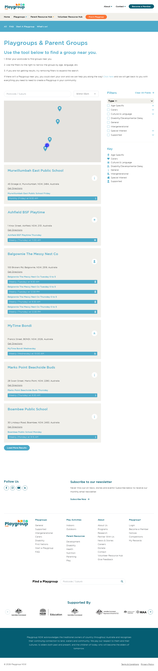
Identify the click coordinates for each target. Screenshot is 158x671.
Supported (116, 135)
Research (102, 533)
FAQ (11, 26)
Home (7, 17)
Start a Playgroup (44, 548)
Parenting (71, 557)
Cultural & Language (121, 114)
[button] (60, 108)
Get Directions (15, 188)
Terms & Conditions (130, 664)
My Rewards (135, 540)
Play (68, 560)
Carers (114, 110)
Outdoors (71, 529)
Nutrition (70, 553)
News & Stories (105, 540)
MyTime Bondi (20, 325)
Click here (108, 76)
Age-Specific (117, 105)
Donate (101, 548)
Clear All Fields (143, 93)
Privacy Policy (147, 664)
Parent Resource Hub (41, 17)
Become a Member (141, 6)
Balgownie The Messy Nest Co (33, 254)
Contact (120, 6)
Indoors (70, 525)
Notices (133, 533)
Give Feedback (105, 559)
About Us (102, 525)
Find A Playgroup (96, 17)
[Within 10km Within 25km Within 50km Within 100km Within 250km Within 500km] (86, 94)
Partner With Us (106, 537)
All (5, 26)
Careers (102, 544)
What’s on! (42, 26)
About (107, 6)
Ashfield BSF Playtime (26, 212)
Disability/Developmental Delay (127, 118)
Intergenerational (119, 126)
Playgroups (19, 17)
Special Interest (119, 131)
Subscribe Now (78, 499)
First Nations (41, 544)
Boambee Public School (28, 409)
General (115, 122)
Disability (39, 540)
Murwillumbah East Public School (35, 170)
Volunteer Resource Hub (70, 17)
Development (73, 542)
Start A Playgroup (25, 26)
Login (132, 525)
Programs (103, 529)
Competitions (136, 537)
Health (69, 549)
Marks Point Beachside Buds (31, 367)
